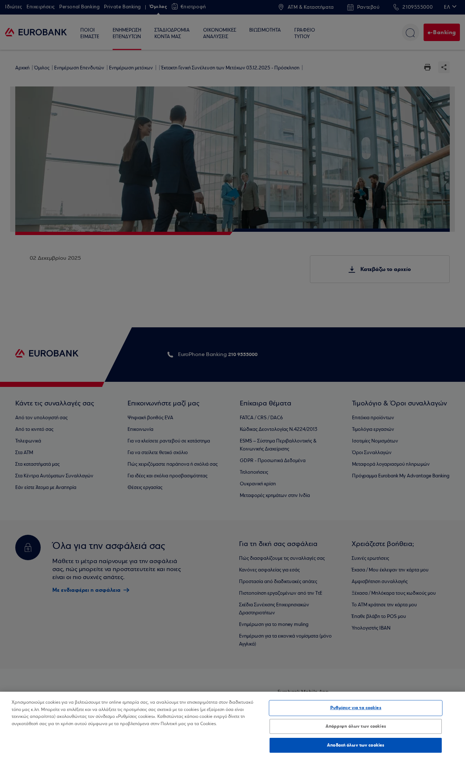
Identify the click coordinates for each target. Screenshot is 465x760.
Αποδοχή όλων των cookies (355, 745)
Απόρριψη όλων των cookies (356, 726)
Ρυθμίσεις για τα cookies (355, 708)
